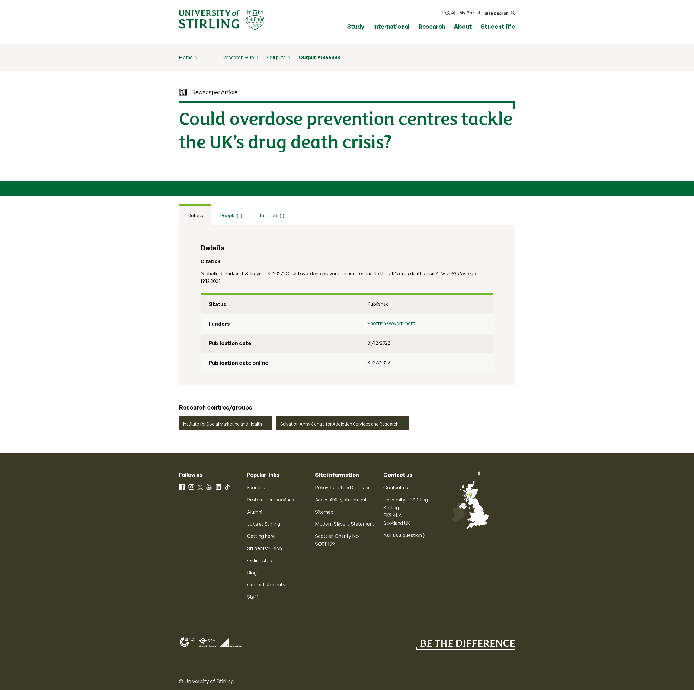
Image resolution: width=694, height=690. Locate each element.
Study (355, 26)
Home (186, 57)
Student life (498, 26)
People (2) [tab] (231, 215)
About (463, 26)
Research (431, 26)
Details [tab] (195, 215)
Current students (266, 584)
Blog (252, 573)
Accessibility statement (341, 500)
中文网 (448, 12)
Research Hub (238, 57)
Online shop (260, 560)
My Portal (469, 12)
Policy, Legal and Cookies (343, 487)
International (391, 26)
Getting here (261, 536)
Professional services (270, 500)
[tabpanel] (347, 305)
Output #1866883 (319, 57)
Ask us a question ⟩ (404, 535)
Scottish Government (391, 323)
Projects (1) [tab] (272, 215)
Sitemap (324, 512)
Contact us (395, 487)
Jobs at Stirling (263, 524)
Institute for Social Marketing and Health (222, 424)
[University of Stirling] (221, 19)
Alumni (254, 512)
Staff (252, 597)
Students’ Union (264, 548)
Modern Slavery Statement (344, 524)
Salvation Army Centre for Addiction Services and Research (339, 424)
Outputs (276, 57)
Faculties (257, 487)
